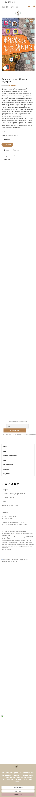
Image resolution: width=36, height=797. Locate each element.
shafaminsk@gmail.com (10, 505)
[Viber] (23, 159)
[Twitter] (14, 159)
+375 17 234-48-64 (10, 3)
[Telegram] (21, 159)
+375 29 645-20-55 (10, 1)
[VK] (19, 159)
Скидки (17, 156)
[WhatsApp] (17, 159)
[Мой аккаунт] (23, 7)
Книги (11, 156)
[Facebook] (12, 159)
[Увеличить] (5, 68)
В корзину (7, 144)
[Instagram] (9, 485)
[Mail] (18, 485)
